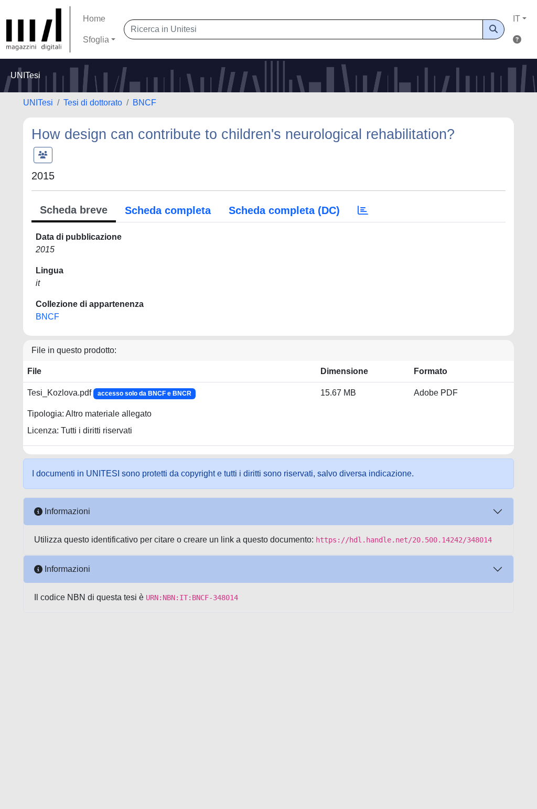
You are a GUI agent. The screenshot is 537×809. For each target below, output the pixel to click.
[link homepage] (38, 29)
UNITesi (38, 102)
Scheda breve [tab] (74, 210)
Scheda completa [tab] (168, 210)
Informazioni (66, 511)
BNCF (144, 102)
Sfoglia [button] (96, 39)
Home (94, 18)
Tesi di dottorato (92, 102)
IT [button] (516, 18)
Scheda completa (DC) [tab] (284, 210)
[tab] (363, 210)
